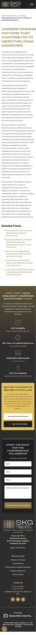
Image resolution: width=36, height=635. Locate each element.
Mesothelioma (18, 563)
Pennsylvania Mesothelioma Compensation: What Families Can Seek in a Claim (18, 253)
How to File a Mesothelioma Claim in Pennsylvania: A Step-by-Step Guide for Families (20, 272)
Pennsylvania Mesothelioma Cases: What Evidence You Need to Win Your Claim (19, 262)
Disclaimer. (19, 624)
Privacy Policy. (28, 624)
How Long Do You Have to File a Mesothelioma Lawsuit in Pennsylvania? (19, 232)
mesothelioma (24, 211)
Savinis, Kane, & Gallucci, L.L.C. (11, 16)
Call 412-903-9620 (19, 424)
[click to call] (4, 629)
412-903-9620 (19, 586)
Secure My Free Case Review (18, 416)
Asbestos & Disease (18, 560)
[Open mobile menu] (31, 4)
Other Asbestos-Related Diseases (18, 567)
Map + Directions (17, 548)
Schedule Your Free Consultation (18, 505)
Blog (23, 16)
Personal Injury (17, 574)
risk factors (20, 85)
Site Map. (18, 626)
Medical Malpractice (18, 571)
